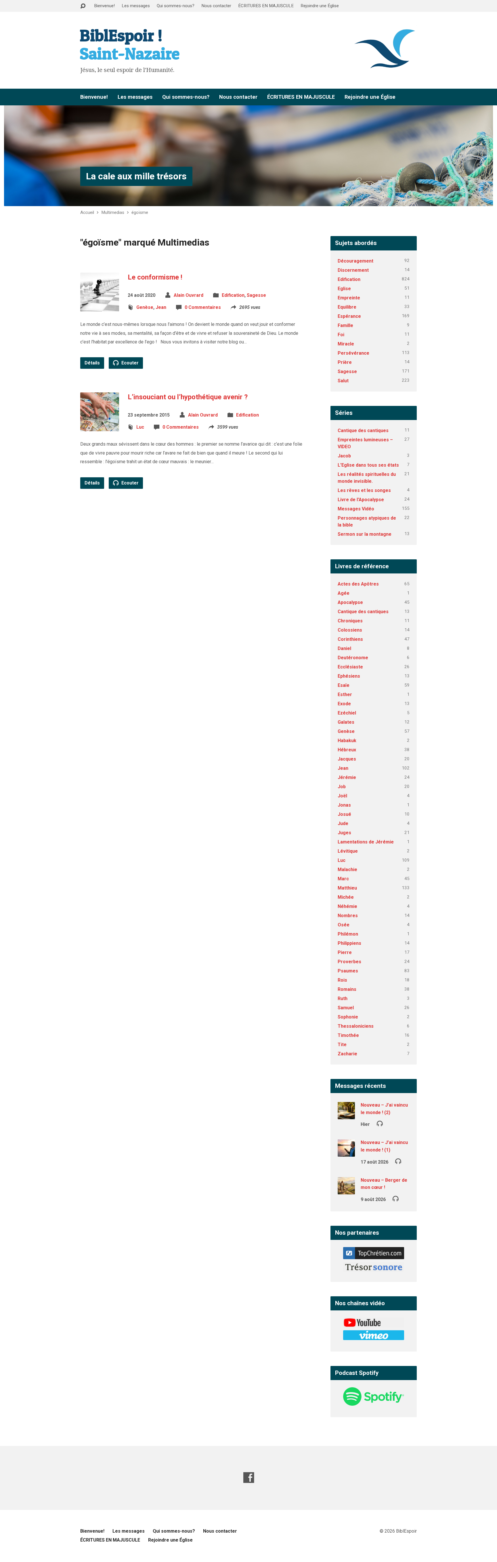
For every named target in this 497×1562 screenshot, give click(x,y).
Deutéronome (353, 657)
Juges (344, 832)
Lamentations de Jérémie (366, 842)
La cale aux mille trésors (136, 176)
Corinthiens (350, 639)
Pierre (345, 952)
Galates (346, 722)
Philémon (348, 934)
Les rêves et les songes (364, 490)
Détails (92, 363)
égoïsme (139, 212)
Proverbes (349, 961)
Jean (161, 307)
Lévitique (348, 851)
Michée (346, 897)
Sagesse (256, 295)
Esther (345, 694)
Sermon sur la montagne (364, 534)
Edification (233, 295)
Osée (343, 925)
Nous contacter (216, 5)
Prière (345, 362)
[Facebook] (248, 1477)
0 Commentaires (203, 307)
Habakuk (347, 740)
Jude (343, 823)
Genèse (144, 307)
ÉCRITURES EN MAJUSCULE (266, 5)
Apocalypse (350, 602)
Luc (140, 427)
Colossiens (350, 630)
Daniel (344, 648)
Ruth (342, 998)
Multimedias (112, 212)
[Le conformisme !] (99, 307)
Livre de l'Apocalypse (361, 499)
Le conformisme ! (155, 277)
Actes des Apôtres (358, 584)
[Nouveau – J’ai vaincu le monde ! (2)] (346, 1115)
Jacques (347, 759)
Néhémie (347, 906)
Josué (344, 814)
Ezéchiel (347, 713)
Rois (342, 980)
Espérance (349, 316)
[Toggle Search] (82, 6)
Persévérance (353, 353)
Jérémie (347, 777)
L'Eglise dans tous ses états (368, 465)
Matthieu (347, 888)
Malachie (347, 869)
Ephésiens (349, 676)
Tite (342, 1044)
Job (342, 786)
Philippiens (349, 943)
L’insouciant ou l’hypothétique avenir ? (188, 397)
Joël (342, 796)
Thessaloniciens (356, 1026)
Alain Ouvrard (188, 295)
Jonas (344, 805)
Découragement (355, 261)
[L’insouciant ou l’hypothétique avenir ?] (99, 427)
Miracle (346, 344)
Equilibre (347, 307)
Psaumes (348, 971)
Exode (344, 703)
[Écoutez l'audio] (380, 1123)
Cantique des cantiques (363, 430)
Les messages (136, 5)
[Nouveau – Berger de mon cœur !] (346, 1190)
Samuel (346, 1007)
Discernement (353, 270)
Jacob (344, 456)
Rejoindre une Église (320, 5)
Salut (343, 380)
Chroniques (350, 621)
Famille (345, 325)
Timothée (348, 1035)
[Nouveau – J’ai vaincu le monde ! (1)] (346, 1153)
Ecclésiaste (350, 667)
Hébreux (347, 750)
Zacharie (347, 1053)
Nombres (348, 915)
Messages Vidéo (356, 509)
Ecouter (129, 363)
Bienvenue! (104, 5)
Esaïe (343, 685)
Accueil (87, 212)
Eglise (344, 288)
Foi (341, 334)
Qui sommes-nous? (175, 5)
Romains (347, 989)
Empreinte (349, 298)
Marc (343, 878)
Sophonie (348, 1017)
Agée (343, 593)
